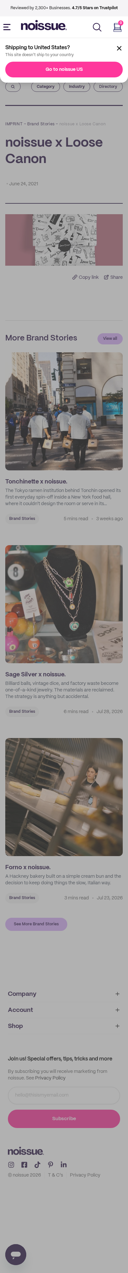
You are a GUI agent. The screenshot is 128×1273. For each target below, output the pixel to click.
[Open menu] (8, 27)
